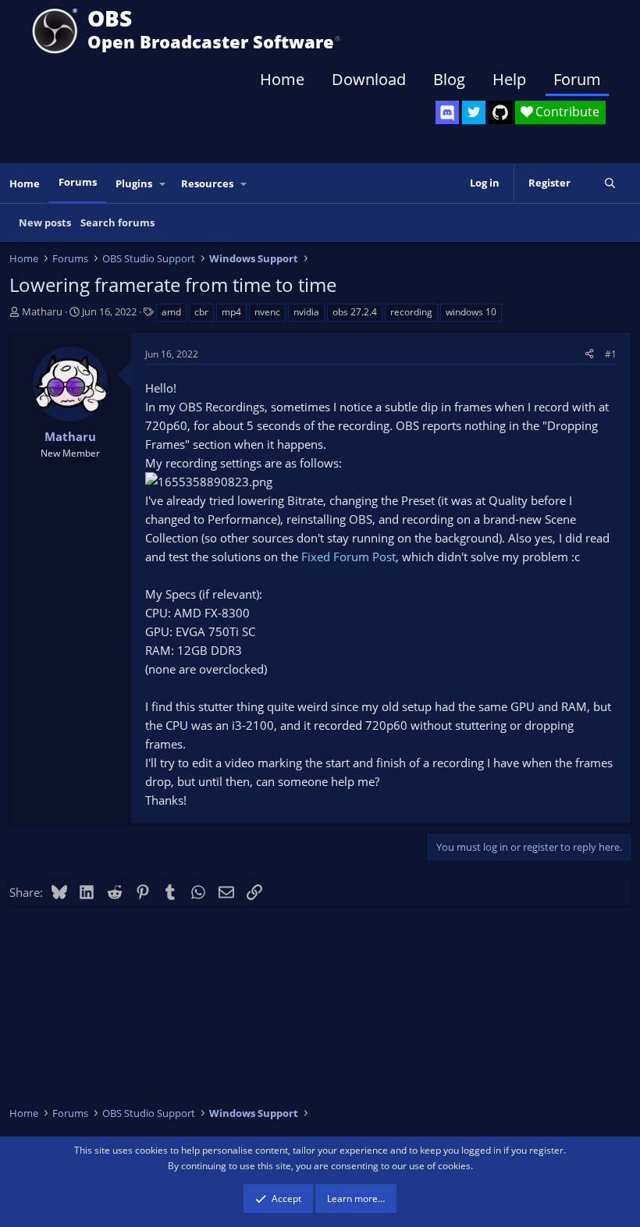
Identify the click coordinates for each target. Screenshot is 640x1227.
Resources (207, 183)
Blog (449, 79)
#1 (611, 354)
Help (509, 79)
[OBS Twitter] (473, 112)
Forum (577, 79)
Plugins (134, 183)
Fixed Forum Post (348, 556)
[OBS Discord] (447, 112)
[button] (163, 184)
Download (369, 79)
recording (411, 311)
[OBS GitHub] (500, 112)
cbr (201, 311)
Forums (78, 182)
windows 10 (471, 311)
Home (282, 79)
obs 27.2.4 (354, 311)
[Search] (610, 183)
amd (171, 311)
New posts (45, 222)
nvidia (306, 311)
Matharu (42, 311)
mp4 (231, 311)
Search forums (117, 222)
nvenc (267, 311)
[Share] (589, 354)
